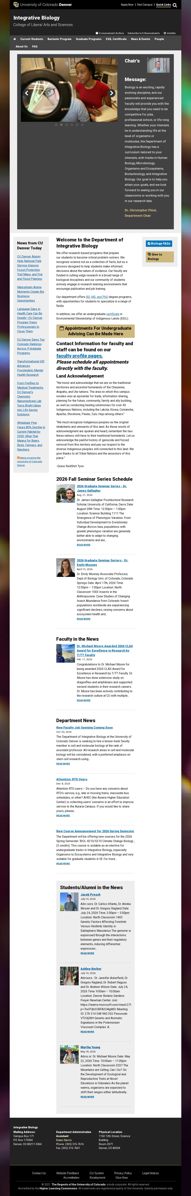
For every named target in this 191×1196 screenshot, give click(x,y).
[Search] (174, 5)
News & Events (140, 39)
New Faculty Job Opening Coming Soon (84, 727)
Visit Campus (145, 4)
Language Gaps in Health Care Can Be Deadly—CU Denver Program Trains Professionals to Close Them (29, 320)
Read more (83, 545)
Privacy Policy (123, 1173)
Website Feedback (67, 1173)
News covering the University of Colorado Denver (29, 461)
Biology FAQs (160, 243)
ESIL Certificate (116, 39)
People (159, 39)
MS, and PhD (99, 297)
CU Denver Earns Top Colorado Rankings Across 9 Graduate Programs (31, 346)
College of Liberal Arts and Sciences (43, 25)
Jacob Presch (90, 894)
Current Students (31, 39)
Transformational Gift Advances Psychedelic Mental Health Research (30, 368)
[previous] (27, 93)
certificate (112, 314)
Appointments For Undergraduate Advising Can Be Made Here (97, 331)
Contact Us (39, 1173)
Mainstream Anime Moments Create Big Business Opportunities (30, 293)
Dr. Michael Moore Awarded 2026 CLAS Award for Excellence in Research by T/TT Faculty (105, 650)
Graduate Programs (88, 39)
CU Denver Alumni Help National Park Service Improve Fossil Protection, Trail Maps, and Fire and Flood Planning (30, 268)
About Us (22, 46)
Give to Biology (155, 257)
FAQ (34, 46)
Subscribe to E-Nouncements (144, 33)
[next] (111, 93)
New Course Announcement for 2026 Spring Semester (95, 831)
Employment (97, 1177)
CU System (97, 1173)
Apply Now (127, 4)
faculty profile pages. (79, 356)
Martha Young (90, 1047)
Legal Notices (150, 1173)
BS (88, 297)
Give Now (122, 1177)
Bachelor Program (59, 39)
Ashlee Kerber (91, 969)
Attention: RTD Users (71, 779)
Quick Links (163, 4)
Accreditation (71, 1177)
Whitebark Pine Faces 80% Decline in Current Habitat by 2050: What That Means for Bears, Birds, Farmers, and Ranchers (31, 436)
